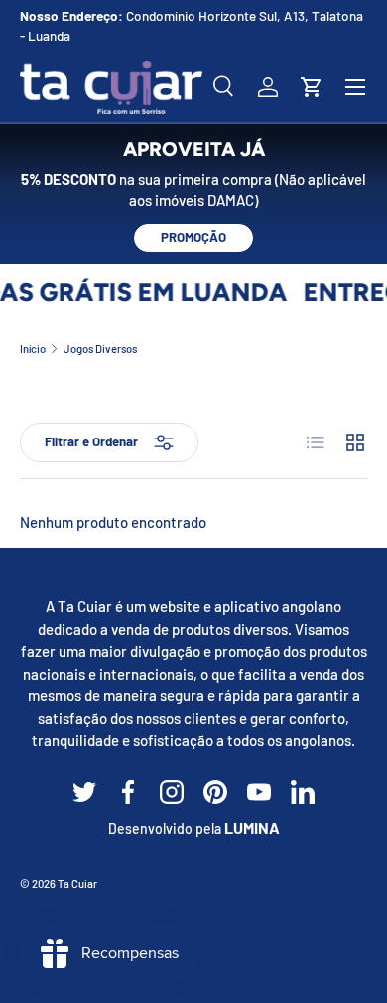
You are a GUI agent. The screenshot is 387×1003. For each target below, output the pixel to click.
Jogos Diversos (100, 348)
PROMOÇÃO (193, 237)
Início (33, 348)
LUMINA (252, 827)
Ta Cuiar (77, 883)
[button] (311, 87)
